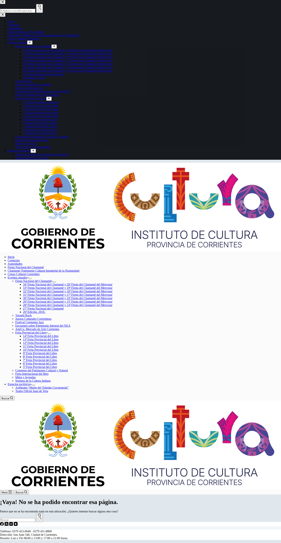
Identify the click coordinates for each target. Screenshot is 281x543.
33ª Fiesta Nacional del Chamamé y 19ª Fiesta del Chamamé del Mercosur (67, 287)
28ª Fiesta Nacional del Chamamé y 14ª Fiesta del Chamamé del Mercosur (67, 305)
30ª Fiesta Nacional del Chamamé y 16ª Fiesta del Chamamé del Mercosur (67, 298)
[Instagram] (11, 524)
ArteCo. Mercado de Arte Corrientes (37, 329)
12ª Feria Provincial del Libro (40, 342)
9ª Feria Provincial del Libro (40, 353)
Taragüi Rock (23, 315)
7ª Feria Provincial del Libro (40, 360)
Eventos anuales (17, 277)
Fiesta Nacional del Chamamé (26, 267)
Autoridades (15, 263)
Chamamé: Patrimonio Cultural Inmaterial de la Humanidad (43, 270)
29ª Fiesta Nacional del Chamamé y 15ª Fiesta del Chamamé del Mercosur (67, 301)
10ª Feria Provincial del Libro (40, 349)
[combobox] (17, 520)
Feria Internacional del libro (32, 373)
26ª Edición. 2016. (34, 312)
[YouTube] (16, 524)
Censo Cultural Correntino (24, 274)
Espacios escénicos (19, 384)
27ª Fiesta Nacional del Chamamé (43, 308)
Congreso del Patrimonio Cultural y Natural (41, 370)
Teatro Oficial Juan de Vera (31, 391)
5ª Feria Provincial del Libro (40, 367)
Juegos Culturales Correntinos (33, 318)
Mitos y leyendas (25, 377)
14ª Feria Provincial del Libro (40, 336)
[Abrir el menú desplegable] (30, 278)
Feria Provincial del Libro (30, 332)
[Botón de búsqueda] (39, 517)
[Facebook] (2, 524)
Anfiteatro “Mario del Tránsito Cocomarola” (42, 387)
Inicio (11, 257)
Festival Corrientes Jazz (29, 322)
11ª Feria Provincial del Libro (40, 346)
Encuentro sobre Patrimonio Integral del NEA (43, 325)
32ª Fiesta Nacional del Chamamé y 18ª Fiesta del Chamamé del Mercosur (67, 291)
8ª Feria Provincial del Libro (40, 356)
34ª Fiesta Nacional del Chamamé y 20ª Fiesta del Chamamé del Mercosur (67, 284)
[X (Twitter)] (7, 524)
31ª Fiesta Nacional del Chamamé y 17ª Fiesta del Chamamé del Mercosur (67, 294)
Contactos (14, 260)
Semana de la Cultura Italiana (33, 380)
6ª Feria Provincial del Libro (40, 363)
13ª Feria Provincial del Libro (40, 339)
